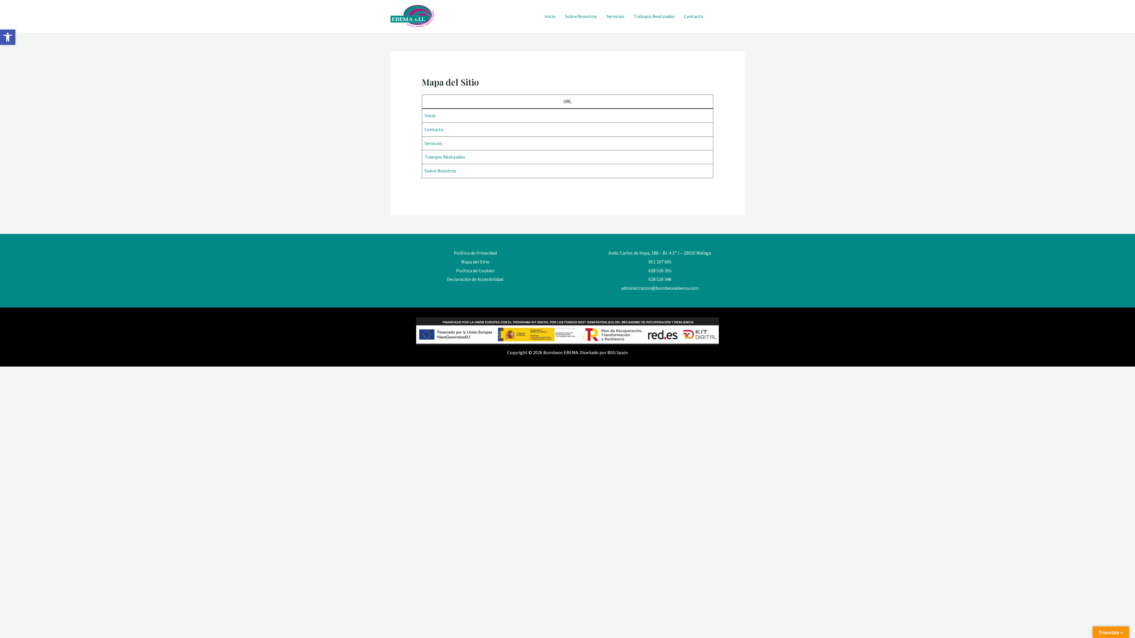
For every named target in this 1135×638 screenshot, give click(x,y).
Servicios (615, 16)
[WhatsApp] (729, 16)
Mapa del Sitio (475, 262)
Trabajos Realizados (654, 16)
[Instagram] (716, 16)
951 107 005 (660, 262)
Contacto (693, 16)
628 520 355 (660, 271)
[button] (7, 37)
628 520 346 (660, 279)
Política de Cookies (475, 271)
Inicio (550, 16)
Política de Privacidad (475, 253)
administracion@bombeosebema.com (660, 288)
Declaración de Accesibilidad (475, 279)
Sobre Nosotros (581, 16)
